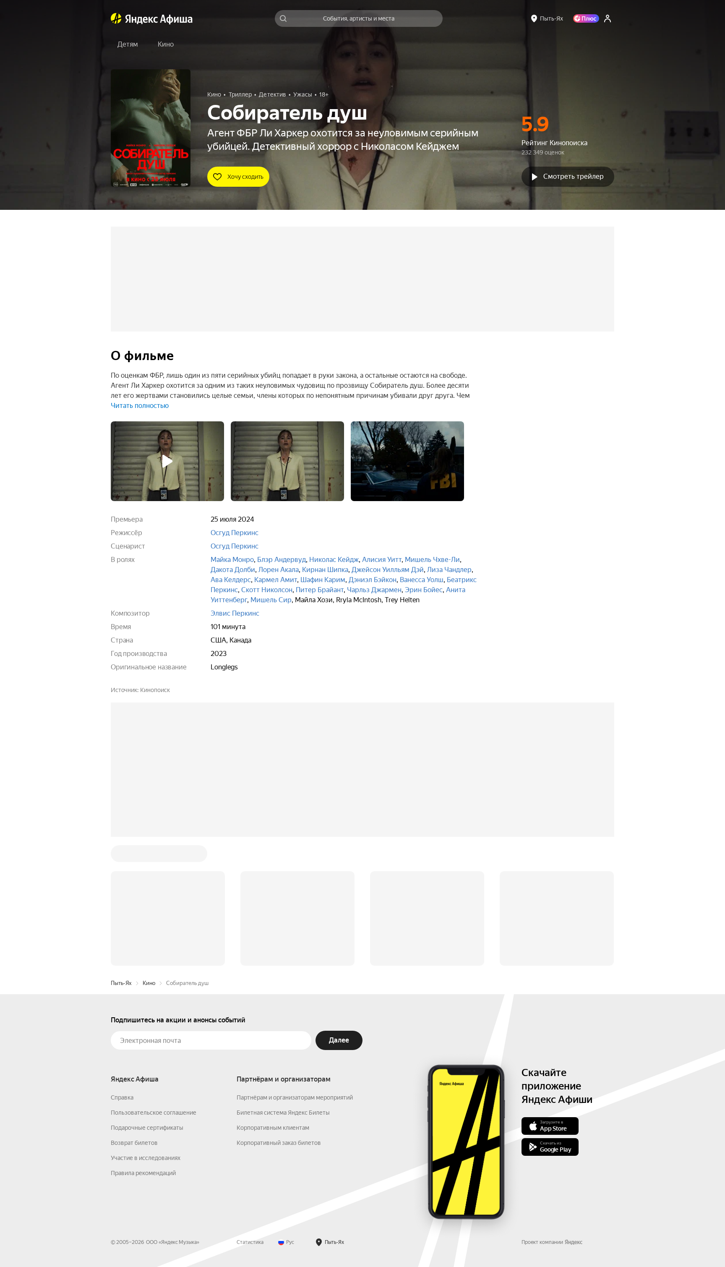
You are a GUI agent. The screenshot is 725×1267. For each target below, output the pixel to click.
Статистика (250, 1242)
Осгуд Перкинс (234, 533)
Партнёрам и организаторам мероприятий (295, 1097)
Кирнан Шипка (325, 570)
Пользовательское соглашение (153, 1112)
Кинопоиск (155, 690)
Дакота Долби (233, 570)
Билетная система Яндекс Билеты (283, 1112)
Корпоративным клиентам (273, 1127)
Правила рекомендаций (143, 1173)
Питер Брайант (320, 590)
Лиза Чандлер (449, 570)
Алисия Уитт (382, 560)
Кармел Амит (275, 580)
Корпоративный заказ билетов (279, 1142)
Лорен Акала (278, 570)
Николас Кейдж (334, 560)
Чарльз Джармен (374, 590)
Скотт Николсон (266, 590)
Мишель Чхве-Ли (432, 560)
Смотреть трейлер (573, 176)
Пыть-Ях (121, 983)
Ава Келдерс (231, 580)
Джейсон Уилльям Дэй (388, 570)
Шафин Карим (322, 580)
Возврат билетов (134, 1142)
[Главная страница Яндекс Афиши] (116, 18)
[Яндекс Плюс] (586, 18)
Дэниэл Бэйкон (372, 580)
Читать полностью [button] (140, 406)
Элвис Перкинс (235, 613)
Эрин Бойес (424, 590)
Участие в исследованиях (145, 1158)
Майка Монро (232, 560)
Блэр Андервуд (281, 560)
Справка (122, 1097)
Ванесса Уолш (421, 580)
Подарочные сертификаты (147, 1127)
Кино (149, 983)
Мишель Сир (271, 600)
